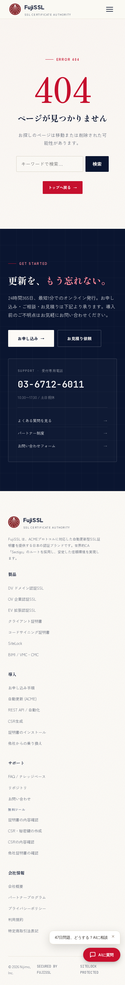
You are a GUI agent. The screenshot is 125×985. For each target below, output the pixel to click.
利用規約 (15, 919)
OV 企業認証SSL (22, 599)
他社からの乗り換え (25, 743)
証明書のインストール (27, 732)
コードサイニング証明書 (29, 632)
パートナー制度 (31, 433)
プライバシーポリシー (27, 908)
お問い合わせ (19, 799)
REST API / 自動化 (24, 710)
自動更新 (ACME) (22, 699)
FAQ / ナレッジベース (27, 776)
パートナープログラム (27, 897)
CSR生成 (15, 721)
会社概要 (15, 886)
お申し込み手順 (21, 687)
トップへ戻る (59, 187)
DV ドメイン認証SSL (26, 588)
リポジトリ (17, 788)
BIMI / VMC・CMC (23, 654)
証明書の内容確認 (23, 819)
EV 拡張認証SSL (22, 610)
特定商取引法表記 (23, 931)
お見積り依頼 (79, 338)
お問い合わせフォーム (37, 446)
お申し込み (28, 338)
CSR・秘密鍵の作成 (25, 831)
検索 (97, 163)
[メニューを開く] (109, 9)
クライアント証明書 (25, 621)
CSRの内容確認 (21, 842)
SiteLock (15, 643)
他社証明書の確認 (23, 853)
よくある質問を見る (35, 420)
